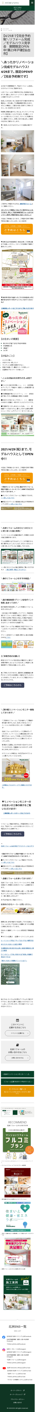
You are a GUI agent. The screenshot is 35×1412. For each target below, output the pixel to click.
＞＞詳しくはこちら (7, 498)
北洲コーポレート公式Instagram (16, 1349)
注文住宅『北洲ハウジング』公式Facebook (19, 1336)
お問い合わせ (17, 1402)
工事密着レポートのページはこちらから (16, 813)
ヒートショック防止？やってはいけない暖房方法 (17, 941)
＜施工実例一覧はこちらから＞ (15, 570)
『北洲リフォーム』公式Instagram (16, 1360)
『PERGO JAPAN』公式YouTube (16, 1376)
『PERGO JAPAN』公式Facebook (16, 1344)
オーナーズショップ (16, 1394)
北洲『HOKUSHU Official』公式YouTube (18, 1368)
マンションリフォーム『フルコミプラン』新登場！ (14, 1165)
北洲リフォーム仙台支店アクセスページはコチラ (17, 846)
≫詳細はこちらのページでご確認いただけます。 (17, 786)
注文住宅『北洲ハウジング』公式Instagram (19, 1352)
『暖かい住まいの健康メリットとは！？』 (14, 961)
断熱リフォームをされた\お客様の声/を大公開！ (13, 1269)
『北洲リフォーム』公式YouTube (16, 1374)
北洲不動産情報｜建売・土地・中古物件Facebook (18, 1340)
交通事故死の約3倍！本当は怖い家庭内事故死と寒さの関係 (17, 949)
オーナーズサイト (16, 1390)
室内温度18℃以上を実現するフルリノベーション (14, 1199)
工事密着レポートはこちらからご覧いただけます (17, 308)
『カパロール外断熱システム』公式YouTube (19, 1380)
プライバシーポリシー (18, 1399)
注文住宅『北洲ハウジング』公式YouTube (19, 1371)
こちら (8, 637)
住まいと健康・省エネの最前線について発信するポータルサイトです (18, 1234)
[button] (32, 3)
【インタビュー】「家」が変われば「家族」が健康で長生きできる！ (17, 955)
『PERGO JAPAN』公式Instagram (16, 1363)
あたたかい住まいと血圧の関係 (11, 944)
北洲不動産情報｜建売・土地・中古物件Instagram (18, 1356)
